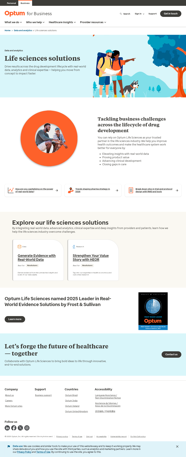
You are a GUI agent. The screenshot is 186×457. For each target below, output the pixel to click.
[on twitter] (20, 428)
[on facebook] (13, 428)
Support (153, 14)
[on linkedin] (7, 428)
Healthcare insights (61, 22)
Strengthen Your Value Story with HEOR (91, 258)
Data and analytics (23, 30)
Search (126, 13)
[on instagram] (26, 428)
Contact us (171, 354)
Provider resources (91, 22)
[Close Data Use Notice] (177, 446)
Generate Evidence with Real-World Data (37, 258)
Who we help (34, 22)
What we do (12, 22)
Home (7, 30)
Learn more (14, 319)
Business (25, 3)
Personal (11, 3)
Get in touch (171, 13)
